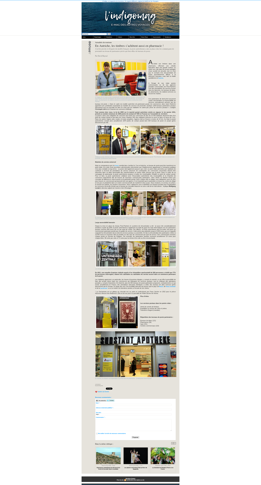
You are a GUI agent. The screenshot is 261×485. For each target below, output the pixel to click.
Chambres (109, 37)
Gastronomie (157, 37)
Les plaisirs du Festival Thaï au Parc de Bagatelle (135, 468)
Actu (84, 37)
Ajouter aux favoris (103, 391)
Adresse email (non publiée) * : (105, 408)
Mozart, (161, 286)
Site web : (98, 412)
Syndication (129, 480)
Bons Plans (144, 37)
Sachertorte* (104, 288)
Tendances (168, 37)
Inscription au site (139, 480)
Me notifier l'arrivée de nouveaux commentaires (112, 433)
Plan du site (120, 480)
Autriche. (161, 78)
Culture (120, 37)
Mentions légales (130, 478)
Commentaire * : (100, 417)
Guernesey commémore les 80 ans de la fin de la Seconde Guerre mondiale (108, 468)
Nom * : (98, 403)
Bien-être (132, 37)
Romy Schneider (171, 286)
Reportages (97, 37)
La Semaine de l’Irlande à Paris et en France (162, 468)
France (116, 165)
